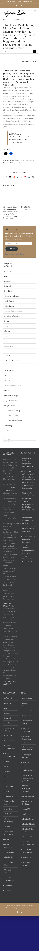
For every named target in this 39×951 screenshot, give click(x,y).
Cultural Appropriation (13, 311)
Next (32, 61)
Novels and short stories (13, 386)
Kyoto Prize (8, 356)
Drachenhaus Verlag (27, 722)
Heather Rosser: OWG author (28, 748)
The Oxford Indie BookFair (28, 843)
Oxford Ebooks (28, 796)
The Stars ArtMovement (13, 421)
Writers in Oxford (26, 863)
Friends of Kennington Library (26, 739)
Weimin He (26, 857)
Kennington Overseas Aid (27, 756)
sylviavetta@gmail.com (24, 1)
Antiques (7, 271)
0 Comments (22, 163)
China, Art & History (9, 163)
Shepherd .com (28, 819)
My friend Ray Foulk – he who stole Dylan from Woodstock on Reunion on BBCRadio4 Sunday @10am (28, 501)
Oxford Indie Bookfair (27, 802)
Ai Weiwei (8, 266)
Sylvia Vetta (9, 160)
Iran (6, 341)
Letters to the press (11, 361)
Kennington (8, 346)
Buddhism (8, 291)
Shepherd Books (28, 824)
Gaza (6, 326)
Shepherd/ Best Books (28, 830)
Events (6, 321)
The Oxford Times (11, 416)
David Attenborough (12, 316)
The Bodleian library (12, 411)
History (7, 331)
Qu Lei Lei (26, 814)
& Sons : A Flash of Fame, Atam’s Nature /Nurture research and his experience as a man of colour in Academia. (28, 479)
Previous (25, 61)
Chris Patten (9, 301)
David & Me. (26, 207)
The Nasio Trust (28, 837)
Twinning (8, 426)
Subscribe (11, 249)
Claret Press (26, 716)
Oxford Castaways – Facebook (26, 788)
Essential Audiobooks (26, 730)
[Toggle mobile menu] (35, 11)
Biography (8, 286)
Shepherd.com (9, 406)
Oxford (7, 391)
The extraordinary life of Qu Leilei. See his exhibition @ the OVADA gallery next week (10, 212)
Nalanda (7, 381)
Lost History (9, 366)
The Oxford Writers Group (27, 851)
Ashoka (7, 281)
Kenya (6, 351)
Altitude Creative (25, 704)
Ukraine (7, 431)
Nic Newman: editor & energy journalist (28, 778)
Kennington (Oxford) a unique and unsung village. (28, 462)
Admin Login (27, 698)
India (6, 336)
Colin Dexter (9, 306)
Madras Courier (10, 371)
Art (5, 276)
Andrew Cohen (28, 711)
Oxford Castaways (11, 396)
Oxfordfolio (26, 809)
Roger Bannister (10, 401)
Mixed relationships (11, 376)
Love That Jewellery (26, 764)
